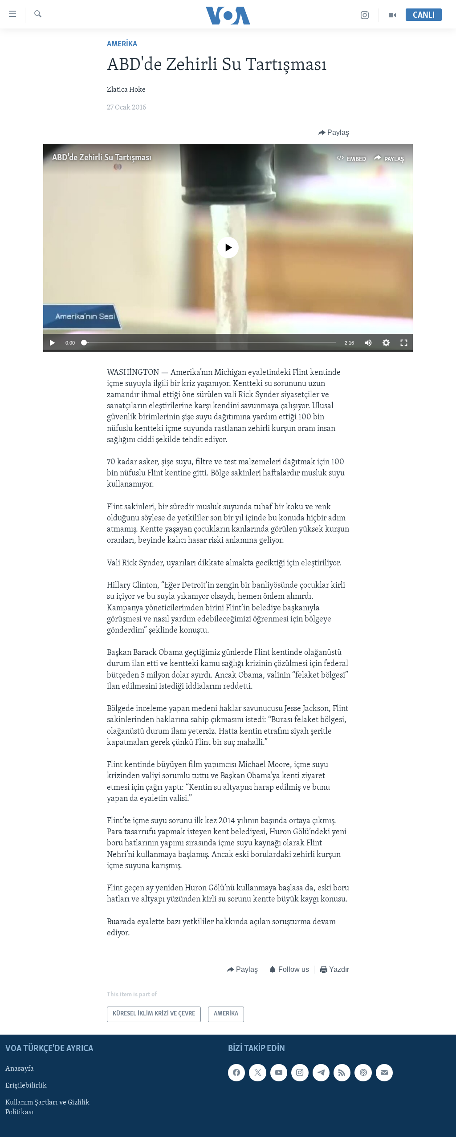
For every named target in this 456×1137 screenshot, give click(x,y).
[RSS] (342, 1072)
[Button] (334, 132)
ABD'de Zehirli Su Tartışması (101, 158)
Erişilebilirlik (26, 1085)
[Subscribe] (384, 1072)
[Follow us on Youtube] (278, 1072)
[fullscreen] (404, 343)
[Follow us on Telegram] (321, 1072)
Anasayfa (19, 1068)
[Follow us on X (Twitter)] (257, 1072)
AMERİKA (122, 45)
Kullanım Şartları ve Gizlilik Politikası (47, 1107)
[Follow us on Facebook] (236, 1072)
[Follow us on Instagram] (299, 1072)
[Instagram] (365, 15)
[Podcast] (362, 1072)
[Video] (392, 15)
